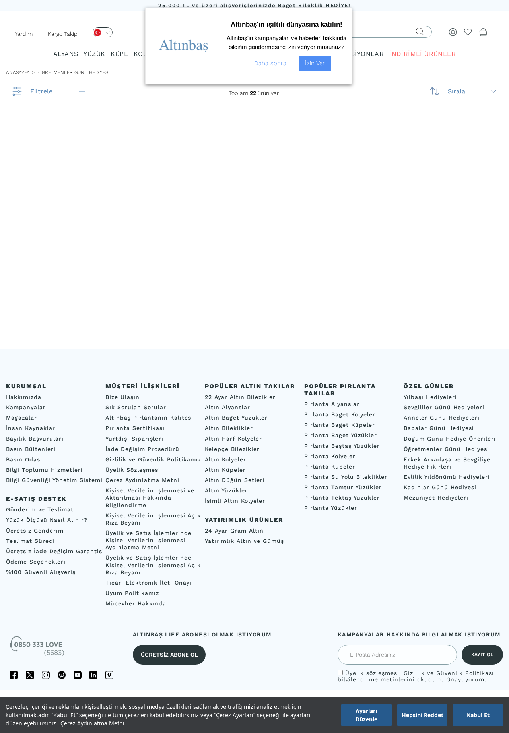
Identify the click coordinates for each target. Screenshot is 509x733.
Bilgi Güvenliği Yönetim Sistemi (54, 480)
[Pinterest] (62, 675)
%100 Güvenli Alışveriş (41, 572)
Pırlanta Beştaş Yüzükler (342, 446)
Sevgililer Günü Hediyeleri (444, 407)
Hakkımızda (23, 397)
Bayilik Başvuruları (35, 439)
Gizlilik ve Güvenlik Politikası (449, 673)
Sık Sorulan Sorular (135, 407)
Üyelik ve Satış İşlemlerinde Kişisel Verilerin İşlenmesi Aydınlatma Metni (148, 540)
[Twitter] (30, 675)
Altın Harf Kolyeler (233, 439)
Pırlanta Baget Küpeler (339, 425)
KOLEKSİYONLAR (356, 54)
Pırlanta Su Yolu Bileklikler (345, 477)
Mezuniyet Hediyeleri (436, 497)
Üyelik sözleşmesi (372, 673)
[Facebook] (14, 675)
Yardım (24, 34)
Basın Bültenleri (31, 449)
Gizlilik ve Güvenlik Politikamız (153, 459)
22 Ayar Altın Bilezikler (240, 397)
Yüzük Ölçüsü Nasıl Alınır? (46, 520)
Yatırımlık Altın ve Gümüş (244, 541)
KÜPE (119, 54)
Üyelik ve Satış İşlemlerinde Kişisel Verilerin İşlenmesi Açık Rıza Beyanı (153, 564)
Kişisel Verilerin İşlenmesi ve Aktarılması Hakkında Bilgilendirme (149, 497)
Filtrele (41, 91)
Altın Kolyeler (225, 459)
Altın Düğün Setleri (235, 480)
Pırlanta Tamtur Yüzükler (343, 487)
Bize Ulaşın (122, 397)
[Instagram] (46, 675)
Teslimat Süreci (30, 541)
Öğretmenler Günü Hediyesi (446, 449)
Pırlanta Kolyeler (330, 456)
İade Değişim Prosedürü (142, 449)
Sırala (456, 91)
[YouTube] (78, 675)
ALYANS (65, 54)
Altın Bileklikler (229, 428)
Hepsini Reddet (422, 715)
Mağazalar (21, 417)
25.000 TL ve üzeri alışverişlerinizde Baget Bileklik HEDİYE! (254, 5)
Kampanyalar (26, 407)
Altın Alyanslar (227, 407)
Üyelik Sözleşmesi (132, 470)
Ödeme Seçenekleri (36, 561)
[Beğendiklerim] (468, 32)
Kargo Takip (63, 34)
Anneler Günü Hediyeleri (442, 417)
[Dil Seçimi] (103, 32)
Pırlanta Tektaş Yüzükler (342, 497)
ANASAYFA (18, 72)
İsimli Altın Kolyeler (235, 501)
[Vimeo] (109, 675)
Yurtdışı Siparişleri (134, 439)
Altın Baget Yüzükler (236, 417)
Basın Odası (24, 459)
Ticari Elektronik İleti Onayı (148, 582)
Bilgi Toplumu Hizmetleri (44, 470)
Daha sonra (270, 63)
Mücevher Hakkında (135, 603)
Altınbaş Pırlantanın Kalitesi (149, 417)
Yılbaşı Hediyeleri (430, 397)
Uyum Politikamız (132, 593)
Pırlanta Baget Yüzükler (340, 435)
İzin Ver (315, 63)
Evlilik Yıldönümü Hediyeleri (447, 477)
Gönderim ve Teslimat (40, 509)
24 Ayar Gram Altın (234, 530)
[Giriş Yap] (453, 32)
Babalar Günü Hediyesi (439, 428)
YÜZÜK (94, 54)
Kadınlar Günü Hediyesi (440, 487)
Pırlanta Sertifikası (135, 428)
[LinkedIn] (93, 675)
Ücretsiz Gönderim (35, 530)
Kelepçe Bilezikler (232, 449)
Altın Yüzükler (226, 490)
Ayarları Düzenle (366, 715)
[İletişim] (38, 649)
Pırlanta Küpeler (329, 466)
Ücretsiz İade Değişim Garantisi (55, 551)
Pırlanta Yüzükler (330, 508)
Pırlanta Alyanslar (331, 404)
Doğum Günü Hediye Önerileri (450, 439)
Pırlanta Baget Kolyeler (339, 414)
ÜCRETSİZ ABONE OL (169, 654)
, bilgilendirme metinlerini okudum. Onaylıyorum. (416, 676)
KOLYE (144, 54)
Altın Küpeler (225, 470)
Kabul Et (478, 715)
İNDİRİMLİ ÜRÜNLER (422, 54)
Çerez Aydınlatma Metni (92, 723)
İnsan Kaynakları (31, 428)
